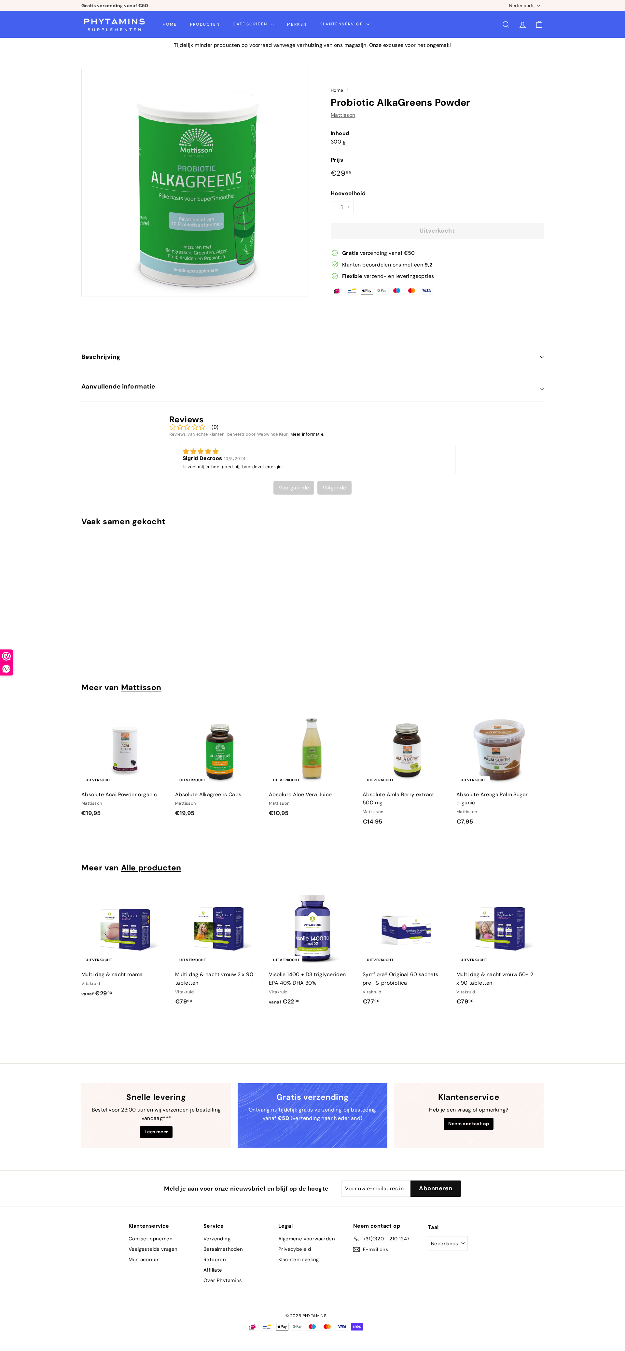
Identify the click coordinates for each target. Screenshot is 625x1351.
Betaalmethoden (223, 1249)
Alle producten (151, 868)
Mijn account (144, 1259)
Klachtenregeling (298, 1259)
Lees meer (156, 1132)
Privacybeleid (294, 1249)
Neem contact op (468, 1123)
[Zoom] (195, 182)
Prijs (337, 159)
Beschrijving (100, 357)
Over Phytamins (222, 1280)
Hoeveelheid (348, 193)
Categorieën (251, 24)
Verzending (216, 1238)
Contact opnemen (151, 1238)
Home (170, 24)
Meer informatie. (307, 434)
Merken (297, 24)
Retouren (214, 1259)
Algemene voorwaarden (306, 1238)
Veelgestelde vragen (153, 1249)
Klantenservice (342, 24)
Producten (205, 24)
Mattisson (343, 115)
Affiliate (212, 1270)
